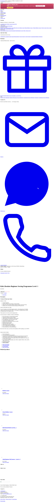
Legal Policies (14, 499)
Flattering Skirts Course (10, 27)
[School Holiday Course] (28, 402)
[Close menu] (3, 9)
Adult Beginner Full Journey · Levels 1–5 (11, 459)
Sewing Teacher (22, 36)
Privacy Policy (2, 499)
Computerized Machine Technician (36, 36)
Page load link (2, 501)
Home (1, 10)
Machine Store (2, 97)
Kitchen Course (10, 28)
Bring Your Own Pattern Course (19, 27)
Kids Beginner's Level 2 (19, 30)
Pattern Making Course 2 (37, 27)
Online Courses (3, 12)
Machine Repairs (3, 15)
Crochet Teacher (28, 36)
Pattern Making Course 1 (29, 27)
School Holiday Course (7, 412)
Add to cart (2, 291)
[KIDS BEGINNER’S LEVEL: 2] (28, 420)
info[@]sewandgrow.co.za (7, 493)
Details (7, 393)
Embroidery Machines (9, 97)
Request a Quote (7, 291)
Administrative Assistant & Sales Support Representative (9, 36)
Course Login (2, 18)
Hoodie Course (2, 27)
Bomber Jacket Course (4, 28)
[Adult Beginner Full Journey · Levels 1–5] (28, 444)
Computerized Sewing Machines (28, 97)
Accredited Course (3, 24)
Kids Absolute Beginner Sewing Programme (7, 30)
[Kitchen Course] (28, 370)
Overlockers (36, 97)
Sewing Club (14, 24)
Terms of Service (8, 499)
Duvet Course (44, 27)
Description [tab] (4, 294)
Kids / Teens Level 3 (27, 30)
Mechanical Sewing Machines (18, 97)
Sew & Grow (2, 0)
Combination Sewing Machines (44, 97)
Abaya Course (49, 27)
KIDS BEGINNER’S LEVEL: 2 (9, 427)
